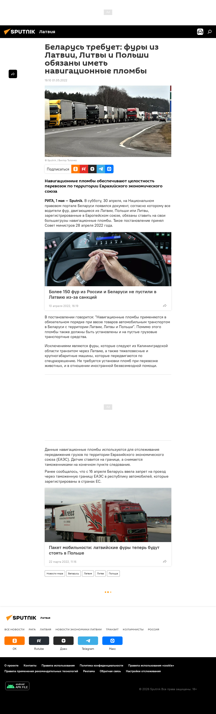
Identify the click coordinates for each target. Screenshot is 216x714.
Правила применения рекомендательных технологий (41, 671)
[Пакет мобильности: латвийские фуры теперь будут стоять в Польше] (108, 515)
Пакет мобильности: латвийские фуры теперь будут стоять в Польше (104, 550)
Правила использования (58, 665)
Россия (153, 629)
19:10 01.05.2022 (56, 80)
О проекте (11, 665)
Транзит (112, 629)
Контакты (30, 665)
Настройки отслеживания (143, 671)
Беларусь (73, 573)
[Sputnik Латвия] (20, 35)
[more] (165, 305)
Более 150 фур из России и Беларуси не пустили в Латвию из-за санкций (102, 294)
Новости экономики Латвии (78, 629)
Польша (113, 573)
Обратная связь (110, 671)
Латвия (88, 573)
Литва (100, 573)
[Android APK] (17, 686)
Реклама (89, 671)
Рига (32, 629)
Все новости (14, 629)
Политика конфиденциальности (101, 665)
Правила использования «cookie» (151, 665)
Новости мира (55, 573)
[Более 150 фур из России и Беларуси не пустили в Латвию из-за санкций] (108, 259)
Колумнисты (133, 629)
